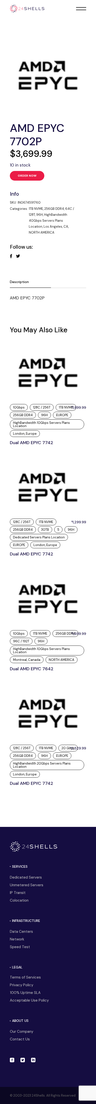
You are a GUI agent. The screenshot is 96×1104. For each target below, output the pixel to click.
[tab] (30, 282)
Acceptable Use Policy (29, 1000)
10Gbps (19, 407)
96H (39, 215)
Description (19, 282)
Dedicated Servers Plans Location (39, 537)
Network (17, 939)
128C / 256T (41, 407)
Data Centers (21, 931)
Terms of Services (25, 977)
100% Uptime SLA (25, 992)
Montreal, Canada (26, 660)
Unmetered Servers (26, 885)
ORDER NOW (27, 176)
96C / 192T (21, 641)
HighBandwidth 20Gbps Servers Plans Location (42, 765)
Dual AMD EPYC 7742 (31, 443)
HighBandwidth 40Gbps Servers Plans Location (48, 221)
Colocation (19, 900)
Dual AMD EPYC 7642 (31, 669)
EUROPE (62, 415)
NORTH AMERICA (41, 232)
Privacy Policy (21, 985)
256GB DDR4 (54, 209)
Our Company (21, 1031)
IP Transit (18, 892)
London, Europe (25, 434)
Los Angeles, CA (56, 226)
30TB (45, 530)
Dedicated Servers (26, 877)
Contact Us (20, 1039)
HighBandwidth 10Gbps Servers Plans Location (41, 424)
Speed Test (20, 946)
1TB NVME (36, 209)
